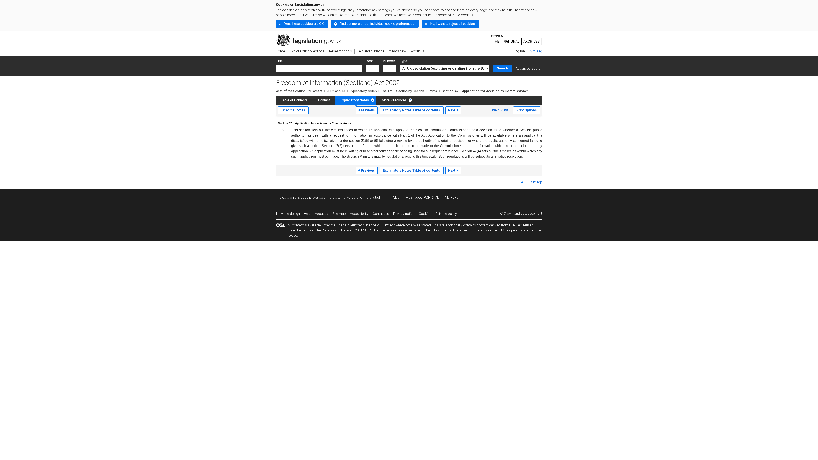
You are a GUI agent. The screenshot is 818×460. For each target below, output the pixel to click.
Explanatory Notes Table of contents (411, 110)
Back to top (533, 182)
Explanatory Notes (363, 91)
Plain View (500, 110)
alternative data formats (353, 198)
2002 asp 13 (336, 91)
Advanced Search (529, 68)
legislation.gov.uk (311, 35)
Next (451, 110)
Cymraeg (535, 51)
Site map (339, 214)
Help (307, 214)
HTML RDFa (449, 198)
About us (321, 214)
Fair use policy (446, 214)
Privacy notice (404, 214)
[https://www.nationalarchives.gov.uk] (516, 38)
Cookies (425, 214)
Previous (368, 110)
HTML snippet (412, 198)
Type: (404, 61)
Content (324, 100)
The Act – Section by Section (402, 91)
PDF (427, 198)
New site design (288, 214)
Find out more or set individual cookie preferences (376, 24)
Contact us (381, 214)
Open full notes (293, 110)
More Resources (394, 100)
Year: (369, 61)
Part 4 (432, 91)
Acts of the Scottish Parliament (299, 91)
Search (502, 68)
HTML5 (394, 198)
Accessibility (359, 214)
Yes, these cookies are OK (304, 24)
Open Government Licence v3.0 (359, 225)
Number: (389, 61)
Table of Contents (294, 100)
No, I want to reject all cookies (452, 24)
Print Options (527, 110)
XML (435, 198)
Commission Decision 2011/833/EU (348, 230)
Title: (279, 61)
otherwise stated (418, 225)
